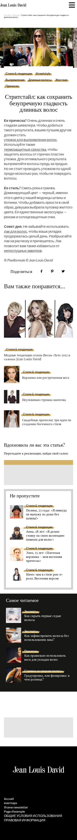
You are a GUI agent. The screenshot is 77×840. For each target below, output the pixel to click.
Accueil (7, 15)
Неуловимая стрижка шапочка (44, 400)
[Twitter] (63, 271)
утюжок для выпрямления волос (30, 139)
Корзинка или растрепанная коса (45, 377)
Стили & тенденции (19, 73)
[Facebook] (41, 271)
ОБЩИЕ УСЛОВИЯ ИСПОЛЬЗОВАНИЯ (33, 816)
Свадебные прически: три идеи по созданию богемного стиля (46, 422)
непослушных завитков (23, 250)
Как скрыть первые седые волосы (42, 618)
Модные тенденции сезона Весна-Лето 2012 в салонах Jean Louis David (37, 357)
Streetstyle (43, 73)
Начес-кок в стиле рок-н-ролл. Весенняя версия (44, 576)
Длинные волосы (40, 80)
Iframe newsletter (16, 807)
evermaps (10, 803)
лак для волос (15, 231)
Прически (12, 86)
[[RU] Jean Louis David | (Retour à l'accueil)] (13, 5)
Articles (15, 15)
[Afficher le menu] (72, 5)
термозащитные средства (25, 149)
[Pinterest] (52, 271)
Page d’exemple (14, 811)
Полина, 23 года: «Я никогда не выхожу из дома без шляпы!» (46, 514)
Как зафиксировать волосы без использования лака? (46, 638)
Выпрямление (15, 80)
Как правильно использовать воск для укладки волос (45, 657)
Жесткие (61, 80)
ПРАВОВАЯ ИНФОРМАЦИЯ (24, 820)
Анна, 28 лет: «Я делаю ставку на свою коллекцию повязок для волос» (45, 535)
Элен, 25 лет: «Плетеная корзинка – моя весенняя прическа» (44, 557)
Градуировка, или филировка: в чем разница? (46, 677)
